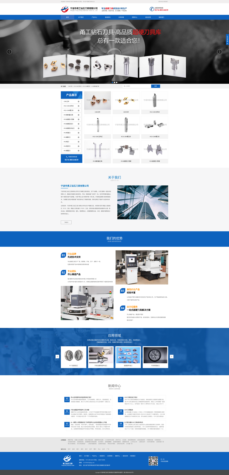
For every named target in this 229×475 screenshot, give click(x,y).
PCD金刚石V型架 (126, 161)
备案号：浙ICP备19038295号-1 (126, 472)
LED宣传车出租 (109, 440)
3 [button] (116, 82)
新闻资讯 (107, 17)
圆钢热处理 (125, 441)
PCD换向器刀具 (97, 161)
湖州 (82, 449)
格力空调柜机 (71, 443)
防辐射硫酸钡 (117, 441)
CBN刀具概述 (128, 410)
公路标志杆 (142, 441)
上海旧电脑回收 (92, 443)
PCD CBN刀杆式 (155, 112)
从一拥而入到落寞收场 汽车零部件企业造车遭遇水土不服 (89, 422)
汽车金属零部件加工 (73, 365)
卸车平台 (118, 440)
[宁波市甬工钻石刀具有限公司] (80, 9)
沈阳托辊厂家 (160, 441)
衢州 (95, 449)
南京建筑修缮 (132, 440)
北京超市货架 (71, 441)
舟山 (99, 449)
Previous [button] (9, 51)
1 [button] (112, 82)
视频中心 (134, 17)
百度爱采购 (80, 441)
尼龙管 (124, 440)
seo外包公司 (134, 441)
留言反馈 (148, 17)
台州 (103, 449)
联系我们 (166, 1)
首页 (67, 17)
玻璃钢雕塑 (108, 441)
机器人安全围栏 (79, 440)
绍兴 (86, 449)
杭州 (69, 449)
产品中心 (94, 17)
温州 (73, 449)
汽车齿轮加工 (155, 365)
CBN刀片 (97, 112)
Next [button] (219, 51)
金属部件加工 (101, 365)
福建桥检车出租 (99, 440)
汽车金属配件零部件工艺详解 (80, 410)
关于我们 (81, 17)
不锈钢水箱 (150, 440)
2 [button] (114, 82)
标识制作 (100, 441)
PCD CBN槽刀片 (126, 136)
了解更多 (66, 222)
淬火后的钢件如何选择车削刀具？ (81, 397)
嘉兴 (77, 449)
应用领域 (121, 17)
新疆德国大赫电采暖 (91, 441)
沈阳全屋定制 (141, 440)
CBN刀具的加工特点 (130, 397)
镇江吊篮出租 (89, 440)
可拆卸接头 (158, 440)
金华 (90, 449)
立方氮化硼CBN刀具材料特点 (133, 422)
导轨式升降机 (111, 443)
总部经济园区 (102, 443)
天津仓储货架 (150, 441)
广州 (108, 449)
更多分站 (161, 1)
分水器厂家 (129, 443)
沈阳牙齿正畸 (120, 443)
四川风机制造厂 (81, 443)
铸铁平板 (70, 440)
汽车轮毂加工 (128, 365)
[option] (114, 52)
